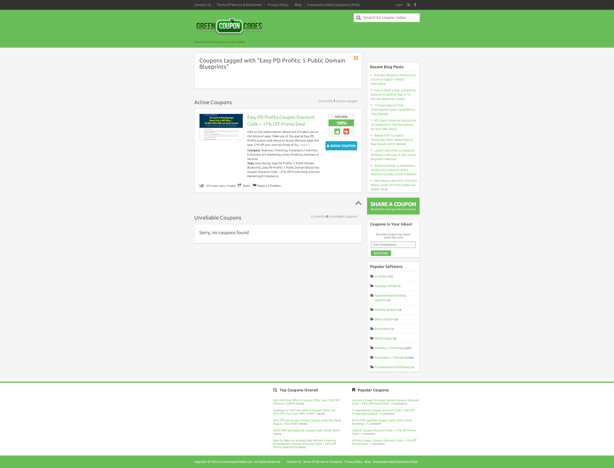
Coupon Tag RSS (356, 58)
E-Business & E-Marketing (264, 154)
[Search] (358, 17)
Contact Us (202, 5)
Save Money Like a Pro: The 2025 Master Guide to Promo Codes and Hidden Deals (394, 185)
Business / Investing (274, 150)
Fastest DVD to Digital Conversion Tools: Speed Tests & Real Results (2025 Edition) (392, 140)
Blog (298, 5)
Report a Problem (269, 185)
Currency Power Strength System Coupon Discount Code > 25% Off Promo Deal (385, 402)
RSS (409, 4)
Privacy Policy (278, 5)
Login (399, 4)
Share (246, 185)
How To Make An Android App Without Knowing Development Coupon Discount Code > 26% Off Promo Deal (304, 444)
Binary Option (384, 319)
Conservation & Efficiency (392, 367)
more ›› (305, 144)
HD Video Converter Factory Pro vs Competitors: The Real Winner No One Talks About (393, 124)
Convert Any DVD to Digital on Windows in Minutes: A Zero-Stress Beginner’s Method (393, 155)
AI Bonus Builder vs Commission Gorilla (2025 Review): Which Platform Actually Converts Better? (394, 170)
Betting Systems (386, 309)
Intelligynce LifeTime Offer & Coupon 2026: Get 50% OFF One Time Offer (304, 412)
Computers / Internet (303, 150)
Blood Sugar (383, 338)
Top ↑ (358, 203)
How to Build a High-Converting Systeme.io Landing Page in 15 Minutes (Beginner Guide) (393, 94)
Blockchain (382, 328)
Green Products (292, 154)
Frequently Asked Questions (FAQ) (333, 5)
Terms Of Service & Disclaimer (239, 5)
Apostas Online (385, 286)
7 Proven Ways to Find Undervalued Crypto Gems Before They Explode (393, 109)
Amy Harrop (263, 163)
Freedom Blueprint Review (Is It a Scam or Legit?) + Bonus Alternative (393, 79)
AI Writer (381, 276)
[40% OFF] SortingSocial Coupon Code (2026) (302, 430)
